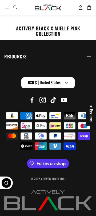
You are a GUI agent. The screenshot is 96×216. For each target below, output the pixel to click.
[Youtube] (64, 100)
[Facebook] (32, 100)
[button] (7, 7)
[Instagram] (42, 100)
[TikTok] (53, 100)
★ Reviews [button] (91, 113)
